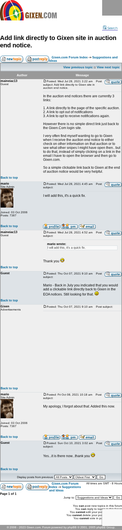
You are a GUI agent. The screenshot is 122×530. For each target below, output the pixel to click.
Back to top (9, 177)
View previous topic (78, 67)
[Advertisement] (82, 348)
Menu (112, 8)
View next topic (108, 67)
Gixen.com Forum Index (70, 57)
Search (112, 28)
